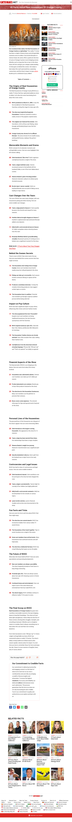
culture (36, 71)
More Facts (36, 802)
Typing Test (45, 100)
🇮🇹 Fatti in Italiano (20, 804)
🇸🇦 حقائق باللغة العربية (31, 806)
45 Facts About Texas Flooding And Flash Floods (14, 761)
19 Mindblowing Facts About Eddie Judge (43, 738)
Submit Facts (27, 802)
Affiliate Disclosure (63, 800)
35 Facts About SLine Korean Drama (54, 49)
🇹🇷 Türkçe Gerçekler (23, 811)
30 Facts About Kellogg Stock (56, 760)
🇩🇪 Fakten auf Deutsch (48, 802)
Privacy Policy (17, 802)
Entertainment (35, 19)
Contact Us (44, 800)
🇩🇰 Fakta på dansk (48, 804)
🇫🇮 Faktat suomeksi (18, 806)
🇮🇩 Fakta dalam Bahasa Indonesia (9, 808)
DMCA (3, 802)
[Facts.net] (8, 2)
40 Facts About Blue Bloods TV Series (53, 33)
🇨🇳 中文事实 (34, 811)
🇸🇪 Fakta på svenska (61, 804)
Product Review (34, 800)
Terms (9, 802)
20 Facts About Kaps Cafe (56, 784)
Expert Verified (45, 13)
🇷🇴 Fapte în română (35, 809)
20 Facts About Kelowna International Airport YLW (41, 762)
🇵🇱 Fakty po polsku (23, 809)
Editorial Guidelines (57, 13)
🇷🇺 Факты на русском (49, 809)
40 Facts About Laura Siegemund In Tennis (14, 785)
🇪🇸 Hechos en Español (7, 804)
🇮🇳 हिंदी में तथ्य (60, 806)
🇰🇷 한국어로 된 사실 (37, 808)
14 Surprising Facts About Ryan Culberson (14, 738)
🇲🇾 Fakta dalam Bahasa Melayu (53, 808)
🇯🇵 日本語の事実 (25, 808)
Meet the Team (23, 800)
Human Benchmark (47, 104)
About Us (3, 800)
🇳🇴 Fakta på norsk (5, 806)
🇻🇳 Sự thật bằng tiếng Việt (8, 811)
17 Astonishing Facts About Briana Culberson (28, 738)
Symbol (44, 93)
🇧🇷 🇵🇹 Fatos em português (34, 804)
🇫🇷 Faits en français (62, 802)
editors (20, 683)
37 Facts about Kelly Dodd (56, 738)
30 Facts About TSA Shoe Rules (43, 784)
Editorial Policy (12, 800)
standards (15, 680)
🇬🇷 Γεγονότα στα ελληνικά (47, 806)
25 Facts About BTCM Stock (27, 760)
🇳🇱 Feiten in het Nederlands (8, 809)
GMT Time (44, 97)
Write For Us (53, 800)
